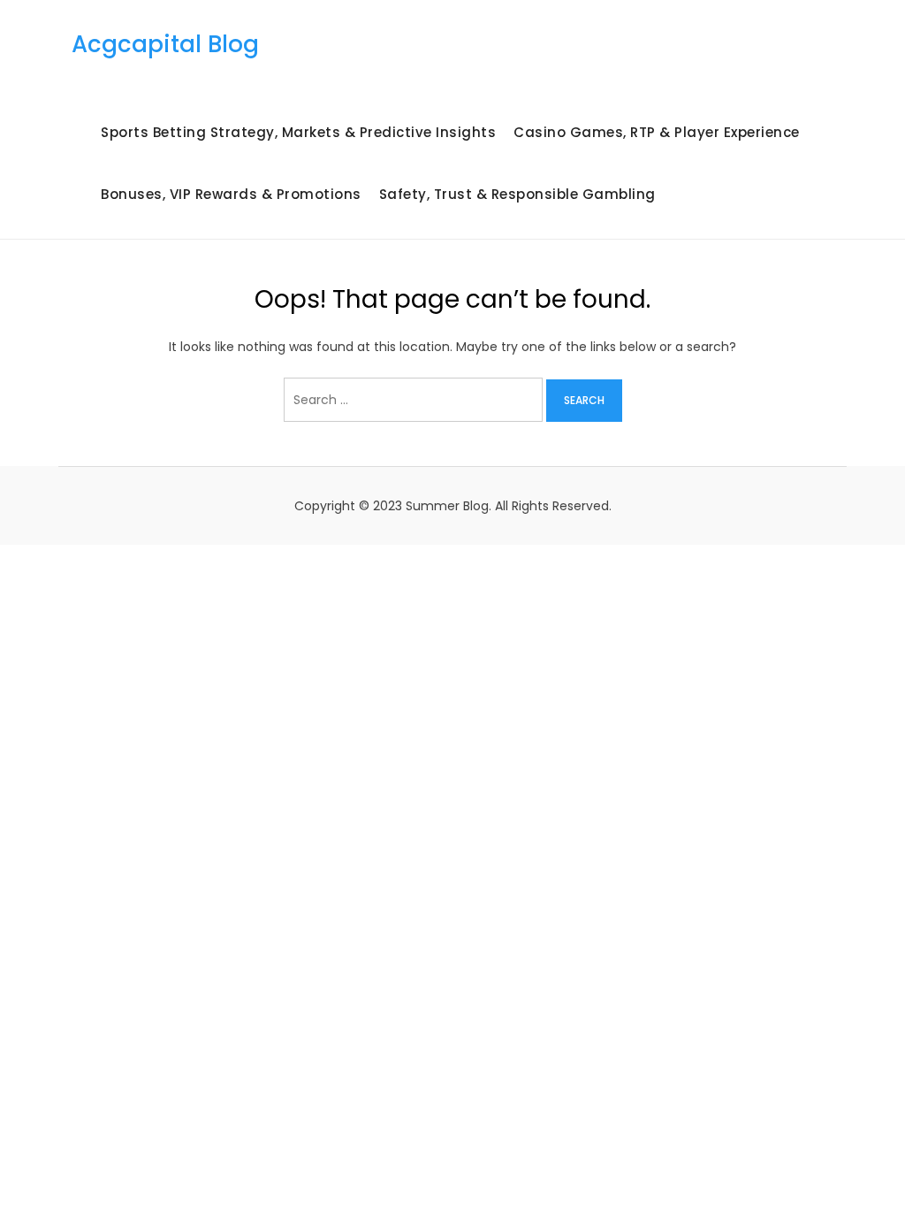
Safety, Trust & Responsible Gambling (517, 194)
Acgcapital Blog (165, 44)
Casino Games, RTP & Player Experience (656, 132)
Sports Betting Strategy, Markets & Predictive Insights (298, 132)
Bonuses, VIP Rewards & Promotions (231, 194)
